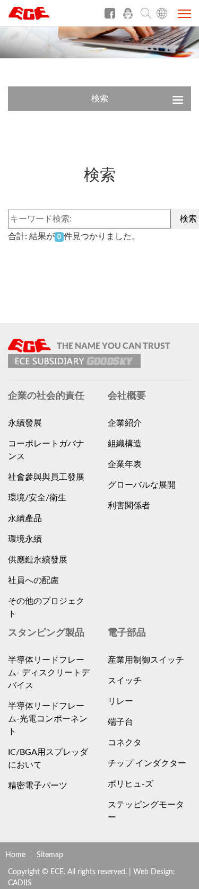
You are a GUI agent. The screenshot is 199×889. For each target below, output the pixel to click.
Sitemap (50, 855)
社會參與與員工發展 (46, 477)
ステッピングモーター (146, 811)
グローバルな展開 (142, 485)
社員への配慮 (33, 580)
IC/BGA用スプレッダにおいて (48, 758)
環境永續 (25, 539)
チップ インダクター (147, 763)
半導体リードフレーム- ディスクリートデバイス (49, 673)
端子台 (120, 722)
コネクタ (125, 742)
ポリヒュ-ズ (130, 784)
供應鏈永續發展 (37, 560)
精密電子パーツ (37, 785)
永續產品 (25, 518)
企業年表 (125, 464)
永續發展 (25, 423)
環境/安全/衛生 (37, 498)
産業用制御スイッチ (146, 660)
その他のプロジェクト (46, 607)
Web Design (153, 872)
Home (15, 855)
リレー (120, 701)
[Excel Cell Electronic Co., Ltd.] (48, 17)
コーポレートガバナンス (46, 450)
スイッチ (125, 680)
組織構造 (125, 443)
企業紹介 (125, 423)
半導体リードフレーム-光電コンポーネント (48, 719)
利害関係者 (129, 505)
